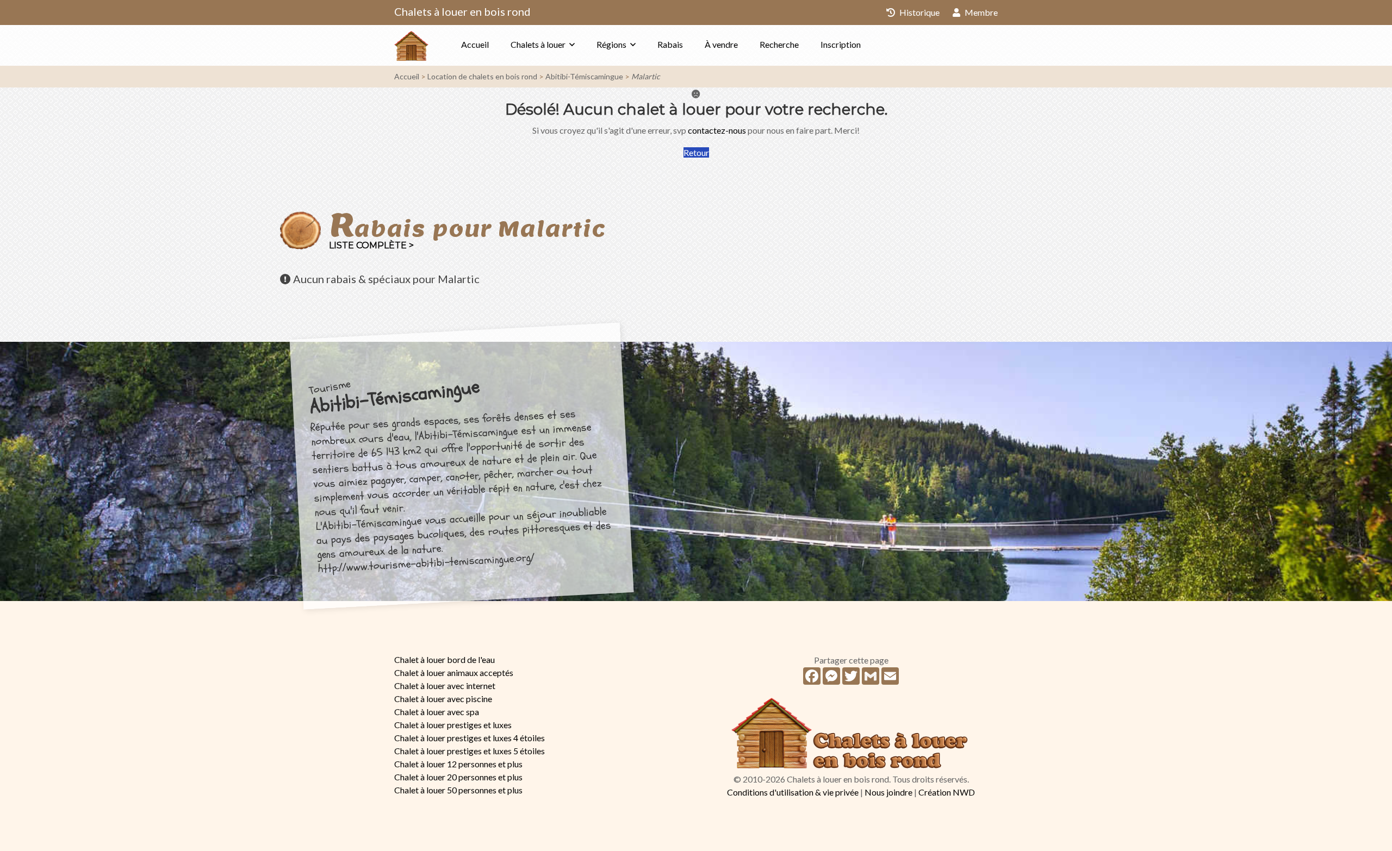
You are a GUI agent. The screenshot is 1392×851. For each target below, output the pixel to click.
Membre (980, 12)
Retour (696, 152)
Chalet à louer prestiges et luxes (453, 724)
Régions (611, 44)
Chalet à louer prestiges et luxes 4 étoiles (469, 738)
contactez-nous (717, 130)
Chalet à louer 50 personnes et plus (458, 790)
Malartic (645, 76)
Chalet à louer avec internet (444, 685)
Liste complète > (371, 245)
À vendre (721, 44)
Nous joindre (888, 792)
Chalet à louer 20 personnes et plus (458, 777)
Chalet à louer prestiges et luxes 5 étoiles (469, 751)
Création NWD (946, 792)
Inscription (841, 44)
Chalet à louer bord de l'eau (444, 659)
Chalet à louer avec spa (436, 711)
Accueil (475, 44)
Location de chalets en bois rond (482, 76)
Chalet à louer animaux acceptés (453, 672)
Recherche (779, 44)
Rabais (670, 44)
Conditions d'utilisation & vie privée (793, 792)
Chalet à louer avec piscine (443, 698)
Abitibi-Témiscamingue (584, 76)
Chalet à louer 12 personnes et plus (458, 764)
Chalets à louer (538, 44)
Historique (919, 12)
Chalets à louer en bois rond (462, 11)
